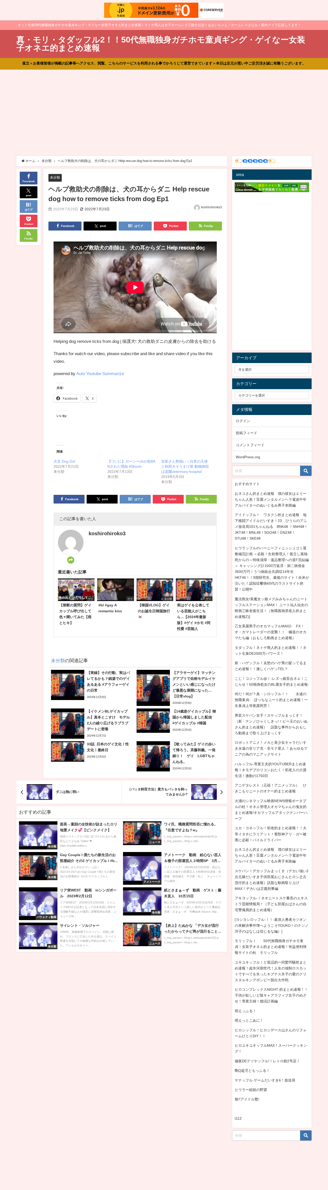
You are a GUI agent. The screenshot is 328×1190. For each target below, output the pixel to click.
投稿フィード (246, 433)
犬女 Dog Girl (64, 461)
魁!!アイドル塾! (247, 1099)
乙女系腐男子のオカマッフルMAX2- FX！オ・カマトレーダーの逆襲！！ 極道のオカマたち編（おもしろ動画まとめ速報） (270, 632)
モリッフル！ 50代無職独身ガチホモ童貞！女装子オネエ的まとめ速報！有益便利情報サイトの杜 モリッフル (270, 946)
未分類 (55, 177)
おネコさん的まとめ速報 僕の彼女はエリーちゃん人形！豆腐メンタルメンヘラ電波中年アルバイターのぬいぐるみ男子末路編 (270, 499)
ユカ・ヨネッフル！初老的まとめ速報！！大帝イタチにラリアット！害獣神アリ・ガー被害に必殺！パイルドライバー (270, 834)
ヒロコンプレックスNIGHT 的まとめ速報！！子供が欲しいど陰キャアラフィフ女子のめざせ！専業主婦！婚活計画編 (271, 995)
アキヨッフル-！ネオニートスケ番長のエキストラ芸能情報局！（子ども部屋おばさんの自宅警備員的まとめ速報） (271, 904)
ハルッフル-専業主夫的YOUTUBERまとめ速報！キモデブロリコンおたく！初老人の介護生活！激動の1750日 (270, 770)
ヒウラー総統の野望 (251, 1089)
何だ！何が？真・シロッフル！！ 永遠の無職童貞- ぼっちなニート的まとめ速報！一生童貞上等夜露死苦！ (271, 699)
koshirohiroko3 (211, 207)
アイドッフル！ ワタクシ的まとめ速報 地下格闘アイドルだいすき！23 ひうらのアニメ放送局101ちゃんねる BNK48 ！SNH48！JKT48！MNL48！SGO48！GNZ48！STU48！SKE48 (271, 526)
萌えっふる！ (245, 1011)
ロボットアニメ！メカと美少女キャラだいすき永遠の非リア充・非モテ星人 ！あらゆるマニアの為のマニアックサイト (271, 748)
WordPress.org (248, 457)
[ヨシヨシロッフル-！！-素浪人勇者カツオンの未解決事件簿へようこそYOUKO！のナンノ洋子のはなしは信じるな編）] (272, 925)
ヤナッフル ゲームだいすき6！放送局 (265, 1080)
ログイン (243, 421)
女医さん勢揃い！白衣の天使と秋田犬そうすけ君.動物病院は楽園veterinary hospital (185, 466)
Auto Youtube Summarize (100, 373)
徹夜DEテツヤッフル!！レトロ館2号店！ (267, 1061)
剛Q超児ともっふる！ (252, 1070)
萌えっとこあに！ (249, 1020)
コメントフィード (250, 445)
